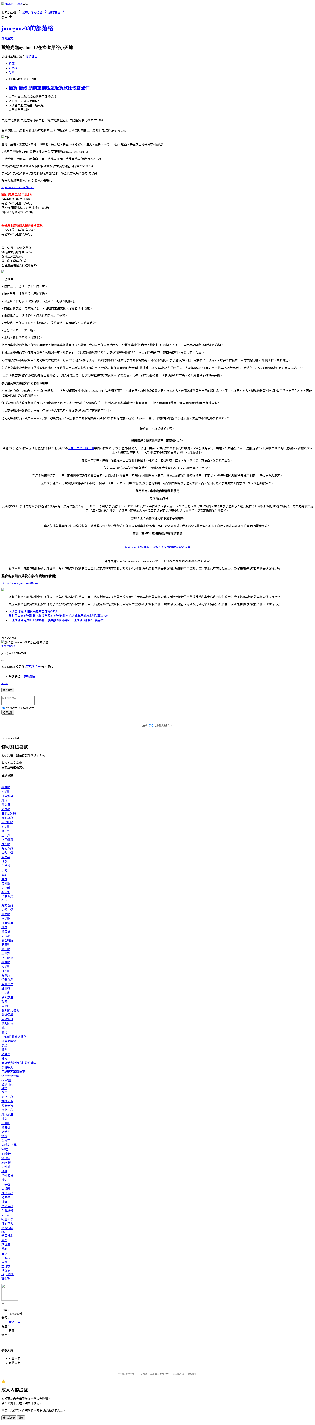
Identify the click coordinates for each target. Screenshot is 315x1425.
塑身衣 (5, 1266)
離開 (21, 1417)
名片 (12, 72)
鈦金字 (5, 1158)
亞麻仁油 (7, 984)
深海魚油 (7, 997)
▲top (4, 683)
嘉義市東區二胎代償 (81, 448)
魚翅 (4, 901)
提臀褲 (5, 1278)
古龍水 (5, 1257)
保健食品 (7, 979)
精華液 (5, 1244)
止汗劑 (5, 835)
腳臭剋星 (7, 796)
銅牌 (4, 1136)
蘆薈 (4, 1240)
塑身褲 (5, 1270)
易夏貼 (5, 826)
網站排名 (7, 1084)
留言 (37, 666)
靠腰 (4, 1045)
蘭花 (4, 1032)
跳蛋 (4, 1201)
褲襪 (4, 1171)
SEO (4, 1088)
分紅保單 (7, 1014)
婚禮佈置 (7, 1101)
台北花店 (7, 1110)
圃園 (4, 1262)
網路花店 (7, 1096)
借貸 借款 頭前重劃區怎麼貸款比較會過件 (49, 88)
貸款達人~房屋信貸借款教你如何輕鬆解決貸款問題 (157, 547)
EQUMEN (7, 1274)
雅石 (4, 1028)
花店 (4, 1092)
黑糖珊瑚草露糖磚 (13, 1071)
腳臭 (4, 800)
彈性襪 (5, 1166)
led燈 (4, 1149)
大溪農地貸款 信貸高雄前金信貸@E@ (33, 611)
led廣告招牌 (9, 1145)
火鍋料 (5, 887)
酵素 (4, 1001)
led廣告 (6, 1153)
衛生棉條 (7, 1219)
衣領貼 (5, 787)
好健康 (5, 975)
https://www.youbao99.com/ (17, 187)
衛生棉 (5, 1215)
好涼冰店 (7, 817)
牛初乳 (5, 992)
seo (3, 1231)
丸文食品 (7, 848)
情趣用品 (7, 1193)
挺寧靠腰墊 (8, 1041)
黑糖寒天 (7, 1067)
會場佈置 (7, 1105)
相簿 (12, 63)
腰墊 (4, 1049)
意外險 (5, 1006)
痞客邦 (29, 666)
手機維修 (7, 1210)
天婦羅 (5, 883)
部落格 (13, 68)
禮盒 (4, 861)
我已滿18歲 (9, 1417)
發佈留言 (7, 712)
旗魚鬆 (5, 857)
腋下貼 (5, 831)
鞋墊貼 (5, 844)
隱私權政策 (178, 1374)
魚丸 (4, 879)
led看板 (6, 1162)
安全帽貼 (7, 822)
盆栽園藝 (7, 1023)
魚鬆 (4, 870)
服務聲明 (192, 1374)
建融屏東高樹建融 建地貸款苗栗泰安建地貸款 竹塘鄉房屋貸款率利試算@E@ (58, 615)
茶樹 (4, 1248)
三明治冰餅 (8, 813)
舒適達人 (7, 1223)
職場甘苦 (31, 56)
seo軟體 (6, 1080)
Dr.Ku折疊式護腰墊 (13, 1036)
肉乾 (4, 874)
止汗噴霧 (7, 839)
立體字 (5, 1131)
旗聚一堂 (7, 852)
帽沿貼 (5, 791)
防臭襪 (5, 809)
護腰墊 (5, 1054)
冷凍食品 (7, 896)
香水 (4, 1253)
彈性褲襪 (7, 1175)
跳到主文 (7, 38)
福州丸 (5, 892)
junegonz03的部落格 (27, 28)
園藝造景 (7, 1019)
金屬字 (5, 1140)
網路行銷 (7, 1228)
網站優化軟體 (10, 1076)
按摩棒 (5, 1197)
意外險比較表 (10, 1010)
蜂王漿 (5, 988)
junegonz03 (8, 645)
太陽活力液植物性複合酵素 (18, 1063)
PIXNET (130, 1374)
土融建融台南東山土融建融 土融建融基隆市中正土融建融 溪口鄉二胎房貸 (56, 620)
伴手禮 (5, 866)
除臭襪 (5, 804)
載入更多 (7, 690)
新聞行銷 (7, 1235)
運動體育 (30, 676)
